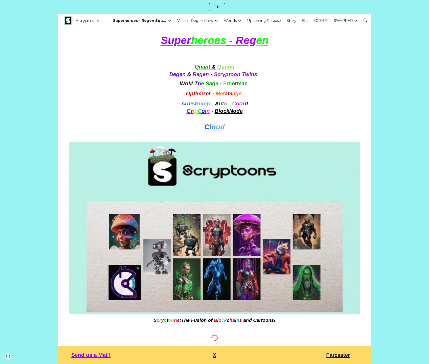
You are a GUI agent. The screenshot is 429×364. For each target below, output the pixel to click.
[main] (214, 40)
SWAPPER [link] (343, 21)
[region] (214, 7)
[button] (365, 20)
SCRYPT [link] (320, 21)
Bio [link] (305, 21)
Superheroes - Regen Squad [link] (140, 21)
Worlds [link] (230, 21)
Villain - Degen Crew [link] (195, 21)
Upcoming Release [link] (264, 21)
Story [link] (291, 21)
